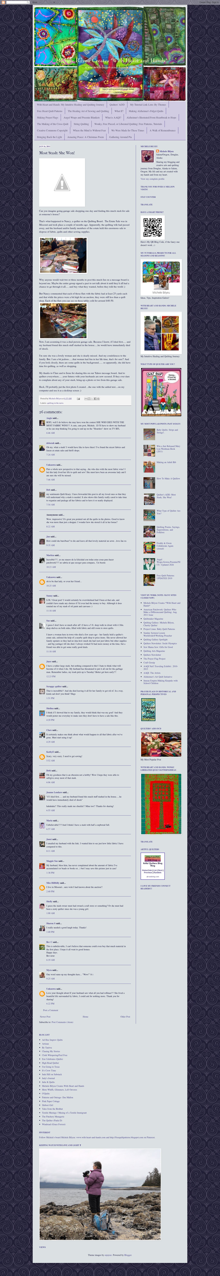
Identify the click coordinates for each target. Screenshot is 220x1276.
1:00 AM (50, 913)
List (155, 870)
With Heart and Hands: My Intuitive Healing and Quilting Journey (70, 104)
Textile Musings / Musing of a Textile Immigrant (64, 1112)
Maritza (50, 555)
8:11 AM (50, 850)
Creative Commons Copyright (52, 130)
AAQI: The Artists (151, 672)
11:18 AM (51, 610)
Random (157, 872)
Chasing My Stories (51, 1051)
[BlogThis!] (89, 398)
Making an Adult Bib (166, 462)
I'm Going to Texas (51, 1066)
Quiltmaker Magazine (153, 618)
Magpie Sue (52, 861)
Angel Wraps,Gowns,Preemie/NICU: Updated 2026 (168, 562)
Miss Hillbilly (52, 883)
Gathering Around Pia (120, 137)
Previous (148, 872)
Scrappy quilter (54, 686)
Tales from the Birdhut (52, 1108)
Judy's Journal (48, 1078)
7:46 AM (50, 479)
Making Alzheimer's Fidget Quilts (146, 111)
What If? (119, 111)
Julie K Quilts (48, 1082)
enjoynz (108, 1254)
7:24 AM (50, 454)
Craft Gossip (149, 662)
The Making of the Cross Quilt (52, 124)
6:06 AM (50, 782)
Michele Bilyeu (55, 398)
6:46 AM (50, 432)
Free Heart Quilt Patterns (49, 111)
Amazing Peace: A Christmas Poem (85, 137)
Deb (48, 489)
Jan (48, 536)
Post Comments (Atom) (62, 1022)
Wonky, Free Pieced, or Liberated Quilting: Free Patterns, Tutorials (128, 124)
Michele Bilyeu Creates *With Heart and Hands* (161, 604)
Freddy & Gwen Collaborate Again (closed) (165, 546)
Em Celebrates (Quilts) (52, 1059)
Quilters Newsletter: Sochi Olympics (160, 643)
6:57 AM (50, 829)
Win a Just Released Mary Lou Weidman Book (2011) (168, 449)
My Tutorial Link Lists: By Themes (148, 104)
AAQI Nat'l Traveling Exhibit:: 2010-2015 (160, 667)
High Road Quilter (50, 1062)
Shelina (50, 708)
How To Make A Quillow (168, 478)
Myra (49, 970)
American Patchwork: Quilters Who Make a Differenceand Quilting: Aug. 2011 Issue (160, 612)
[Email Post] (78, 398)
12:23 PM (50, 676)
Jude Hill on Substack (52, 1074)
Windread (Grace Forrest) (54, 1124)
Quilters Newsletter (152, 654)
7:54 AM (50, 504)
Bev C (49, 942)
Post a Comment (50, 1010)
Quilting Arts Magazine (154, 650)
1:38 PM (50, 872)
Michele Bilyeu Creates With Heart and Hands (63, 1085)
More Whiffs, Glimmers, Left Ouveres (59, 1089)
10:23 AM (51, 566)
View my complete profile (152, 178)
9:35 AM (50, 545)
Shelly (49, 901)
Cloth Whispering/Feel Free (54, 1055)
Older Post (125, 1016)
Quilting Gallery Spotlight (155, 639)
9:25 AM (50, 978)
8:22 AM (50, 526)
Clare (49, 730)
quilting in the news (55, 403)
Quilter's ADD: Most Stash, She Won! (166, 496)
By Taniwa (47, 1047)
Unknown (51, 464)
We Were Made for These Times (127, 130)
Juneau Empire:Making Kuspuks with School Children (160, 682)
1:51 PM (50, 698)
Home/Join (147, 870)
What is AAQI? (113, 117)
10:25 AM (51, 585)
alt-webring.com (153, 877)
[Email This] (86, 398)
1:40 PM (50, 931)
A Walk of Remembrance (163, 130)
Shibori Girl (47, 1105)
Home (85, 1016)
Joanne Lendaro (54, 792)
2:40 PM (50, 891)
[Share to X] (92, 398)
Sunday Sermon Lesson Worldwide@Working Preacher (157, 634)
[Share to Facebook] (95, 398)
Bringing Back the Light (49, 137)
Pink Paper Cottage (51, 1101)
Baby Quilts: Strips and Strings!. (167, 431)
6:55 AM (50, 810)
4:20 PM (50, 719)
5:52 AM (50, 760)
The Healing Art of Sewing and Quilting (88, 111)
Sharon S (50, 923)
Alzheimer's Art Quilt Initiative (157, 676)
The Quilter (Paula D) (52, 1120)
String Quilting (81, 124)
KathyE (50, 751)
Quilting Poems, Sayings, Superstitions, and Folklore (168, 529)
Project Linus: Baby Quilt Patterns (159, 629)
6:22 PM (50, 1003)
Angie (49, 418)
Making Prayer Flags (47, 117)
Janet (49, 839)
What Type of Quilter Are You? (168, 512)
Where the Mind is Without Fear (89, 130)
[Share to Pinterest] (98, 398)
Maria (49, 820)
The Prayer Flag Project (154, 658)
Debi (48, 770)
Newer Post (45, 1016)
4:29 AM (50, 741)
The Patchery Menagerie (53, 1116)
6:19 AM (50, 959)
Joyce (48, 661)
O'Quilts (46, 1093)
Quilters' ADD (117, 104)
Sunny (49, 595)
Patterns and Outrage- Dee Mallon (57, 1097)
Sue (48, 620)
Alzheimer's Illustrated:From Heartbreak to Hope (151, 117)
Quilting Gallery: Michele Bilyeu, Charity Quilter (158, 624)
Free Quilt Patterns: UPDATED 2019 (166, 577)
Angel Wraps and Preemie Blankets (82, 117)
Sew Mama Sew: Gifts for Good (158, 647)
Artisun (45, 1043)
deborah (50, 443)
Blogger (127, 1254)
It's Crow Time (49, 1070)
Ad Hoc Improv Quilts (52, 1039)
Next (160, 870)
